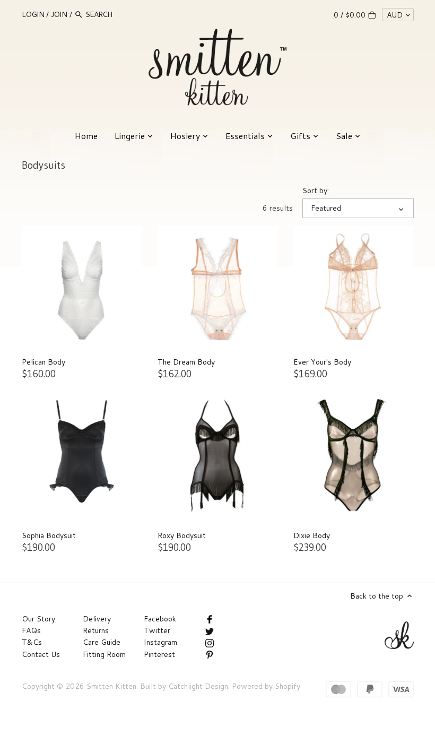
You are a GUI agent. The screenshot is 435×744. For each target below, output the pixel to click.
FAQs (31, 630)
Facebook (160, 618)
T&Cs (32, 642)
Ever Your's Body (322, 362)
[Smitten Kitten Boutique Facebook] (209, 618)
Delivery (97, 618)
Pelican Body (43, 362)
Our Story (38, 618)
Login (33, 14)
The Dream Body (186, 362)
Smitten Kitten (111, 686)
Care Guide (101, 642)
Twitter (157, 630)
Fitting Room (104, 654)
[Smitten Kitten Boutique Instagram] (209, 642)
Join (59, 14)
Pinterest (159, 654)
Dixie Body (311, 535)
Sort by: (315, 190)
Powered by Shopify (266, 686)
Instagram (160, 642)
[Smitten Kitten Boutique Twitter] (209, 630)
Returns (96, 630)
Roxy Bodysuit (182, 535)
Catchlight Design (198, 686)
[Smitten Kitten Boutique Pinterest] (209, 654)
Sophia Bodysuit (49, 535)
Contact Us (41, 654)
